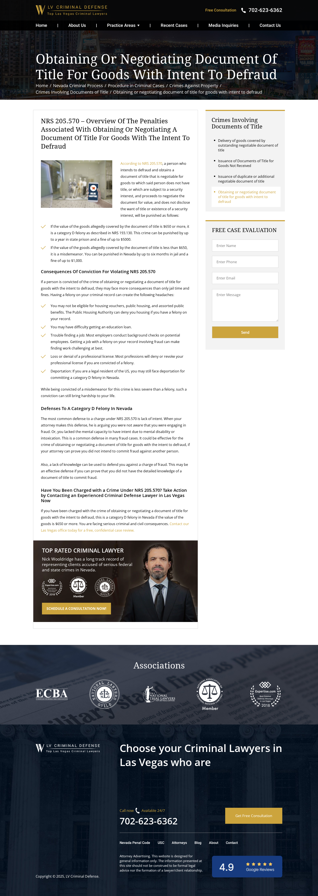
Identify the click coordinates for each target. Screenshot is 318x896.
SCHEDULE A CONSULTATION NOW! (76, 608)
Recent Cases (174, 25)
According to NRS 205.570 (141, 163)
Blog (197, 842)
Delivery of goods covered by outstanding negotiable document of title (248, 145)
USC (161, 842)
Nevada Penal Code (135, 842)
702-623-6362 (149, 821)
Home (41, 25)
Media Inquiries (223, 25)
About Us (77, 25)
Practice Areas (121, 25)
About (213, 842)
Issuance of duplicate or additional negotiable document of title (246, 179)
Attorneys (179, 842)
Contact (232, 842)
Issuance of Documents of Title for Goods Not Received (246, 163)
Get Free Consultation (253, 815)
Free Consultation (220, 10)
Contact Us (270, 25)
